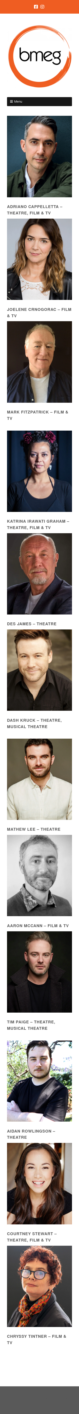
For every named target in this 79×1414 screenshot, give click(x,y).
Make (26, 1398)
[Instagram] (42, 6)
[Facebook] (36, 6)
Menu (18, 101)
